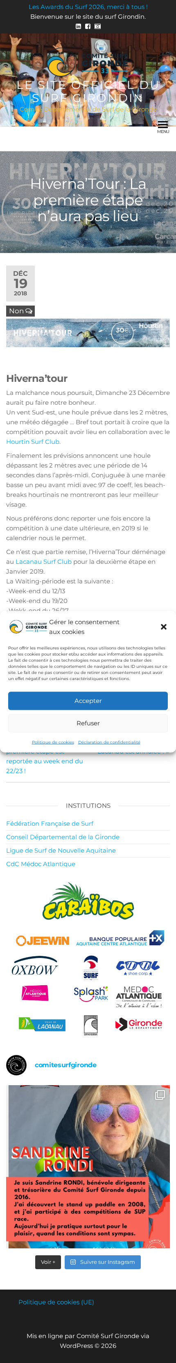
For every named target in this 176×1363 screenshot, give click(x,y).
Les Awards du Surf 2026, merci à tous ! (88, 7)
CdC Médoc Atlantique (40, 864)
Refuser (88, 723)
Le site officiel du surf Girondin (88, 91)
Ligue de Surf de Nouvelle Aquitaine (61, 850)
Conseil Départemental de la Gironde (63, 837)
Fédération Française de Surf (49, 823)
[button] (164, 627)
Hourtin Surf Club (32, 441)
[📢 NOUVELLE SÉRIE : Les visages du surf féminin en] (88, 1166)
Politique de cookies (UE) (56, 1302)
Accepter (88, 701)
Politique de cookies (53, 742)
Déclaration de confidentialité (109, 742)
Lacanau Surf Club (44, 561)
